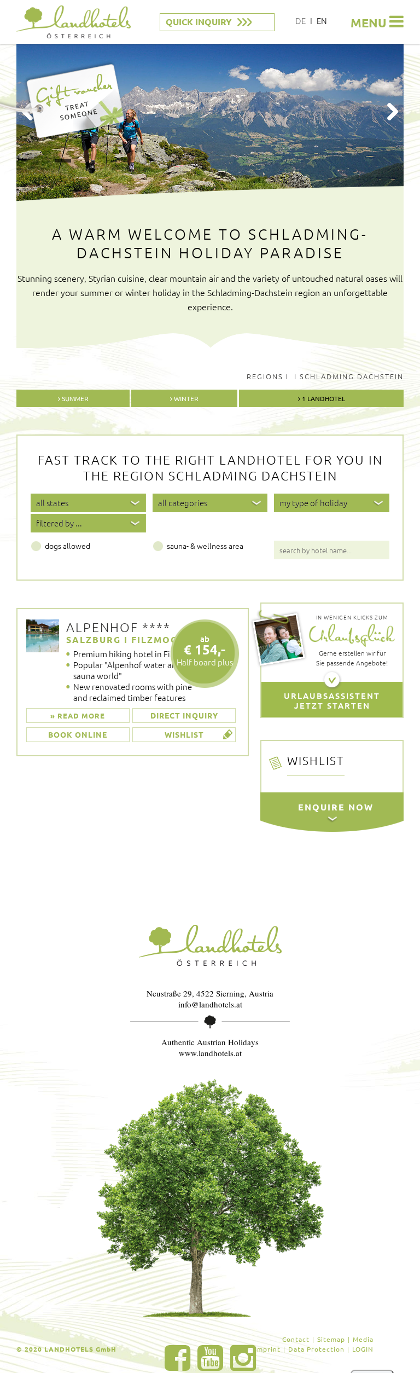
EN (322, 20)
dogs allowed (67, 545)
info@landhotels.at (210, 1004)
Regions (265, 376)
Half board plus (205, 650)
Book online (77, 734)
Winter (185, 398)
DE (300, 20)
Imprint (268, 1349)
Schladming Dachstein (352, 376)
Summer (74, 398)
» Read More (77, 715)
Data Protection (316, 1349)
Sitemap (331, 1339)
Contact (296, 1339)
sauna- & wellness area (205, 545)
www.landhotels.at (210, 1052)
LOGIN (363, 1349)
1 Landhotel (322, 398)
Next (392, 111)
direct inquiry (184, 715)
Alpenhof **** (118, 627)
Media (363, 1339)
